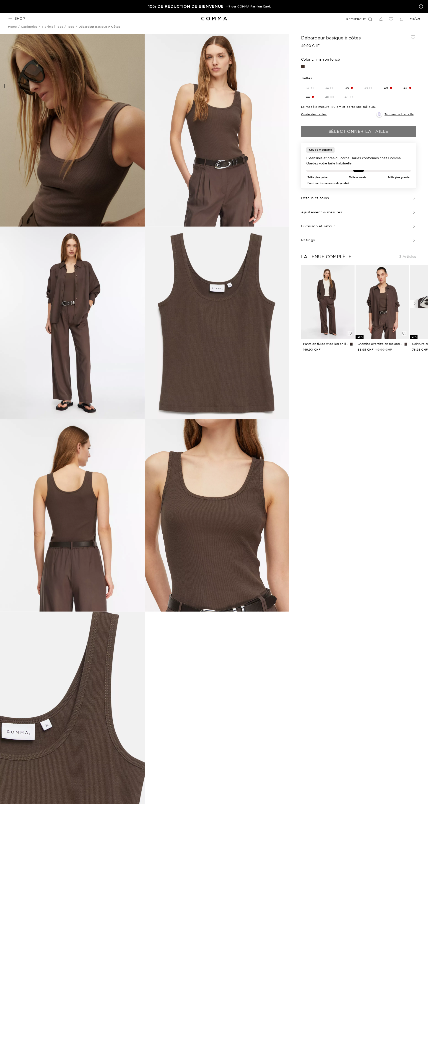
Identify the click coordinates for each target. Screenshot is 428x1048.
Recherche (356, 19)
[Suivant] (414, 304)
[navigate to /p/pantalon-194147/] (328, 302)
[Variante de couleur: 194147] (351, 344)
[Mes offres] (420, 6)
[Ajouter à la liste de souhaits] (413, 37)
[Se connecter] (380, 18)
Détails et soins (315, 198)
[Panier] (401, 18)
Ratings (308, 240)
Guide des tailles (314, 114)
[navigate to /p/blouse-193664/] (382, 302)
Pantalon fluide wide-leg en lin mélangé (325, 343)
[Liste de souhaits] (391, 18)
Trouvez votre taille (399, 114)
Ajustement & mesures (321, 212)
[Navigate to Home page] (214, 18)
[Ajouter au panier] (350, 325)
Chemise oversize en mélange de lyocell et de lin (380, 343)
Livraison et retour (318, 226)
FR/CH (415, 18)
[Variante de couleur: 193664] (406, 344)
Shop (19, 18)
